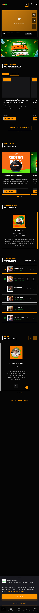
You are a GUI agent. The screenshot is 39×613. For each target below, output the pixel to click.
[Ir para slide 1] (15, 55)
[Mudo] (34, 15)
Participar (9, 191)
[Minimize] (5, 603)
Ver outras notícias (20, 128)
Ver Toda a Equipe (21, 400)
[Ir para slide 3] (19, 55)
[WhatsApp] (31, 4)
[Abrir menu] (26, 4)
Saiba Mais (9, 118)
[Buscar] (36, 4)
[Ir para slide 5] (23, 55)
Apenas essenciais (19, 603)
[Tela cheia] (34, 26)
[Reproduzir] (34, 20)
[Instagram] (13, 386)
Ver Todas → (30, 260)
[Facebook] (18, 386)
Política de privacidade (15, 591)
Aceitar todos (19, 597)
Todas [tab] (5, 74)
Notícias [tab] (14, 74)
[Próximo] (35, 338)
